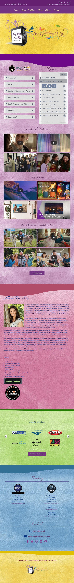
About (40, 10)
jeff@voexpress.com (51, 509)
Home (16, 10)
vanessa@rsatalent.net (18, 503)
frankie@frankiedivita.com (64, 4)
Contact (57, 10)
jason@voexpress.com (51, 516)
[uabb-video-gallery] (20, 143)
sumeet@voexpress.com (51, 503)
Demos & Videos (28, 10)
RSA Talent (18, 496)
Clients (48, 10)
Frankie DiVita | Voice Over (15, 4)
